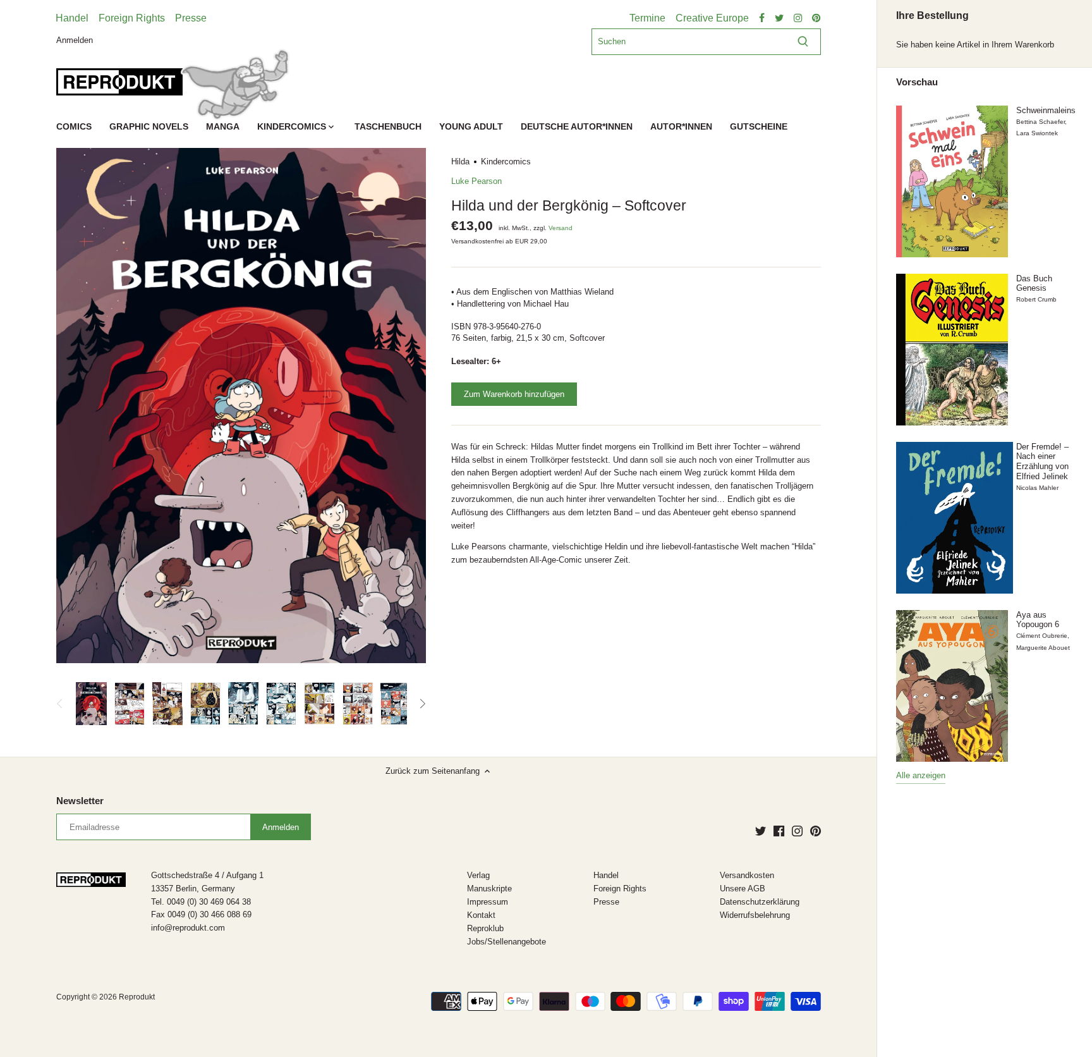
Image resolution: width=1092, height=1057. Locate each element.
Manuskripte (489, 888)
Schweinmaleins (1046, 110)
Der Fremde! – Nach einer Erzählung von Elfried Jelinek (1042, 461)
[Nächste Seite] (422, 704)
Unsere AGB (742, 888)
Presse (191, 18)
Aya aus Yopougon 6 (1037, 620)
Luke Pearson (476, 181)
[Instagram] (797, 830)
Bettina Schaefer (1040, 121)
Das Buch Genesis (1034, 283)
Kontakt (481, 915)
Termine (647, 18)
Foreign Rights (132, 18)
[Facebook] (779, 830)
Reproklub (485, 928)
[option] (91, 703)
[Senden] (803, 42)
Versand (561, 227)
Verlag (478, 875)
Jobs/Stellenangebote (506, 941)
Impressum (487, 902)
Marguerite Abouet (1043, 647)
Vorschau (917, 82)
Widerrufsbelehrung (755, 915)
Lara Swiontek (1037, 133)
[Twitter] (760, 830)
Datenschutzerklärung (759, 902)
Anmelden (74, 39)
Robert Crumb (1036, 299)
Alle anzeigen (920, 775)
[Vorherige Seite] (60, 704)
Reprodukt (137, 997)
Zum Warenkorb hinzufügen (514, 394)
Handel (72, 18)
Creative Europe (712, 18)
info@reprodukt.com (188, 927)
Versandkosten (747, 875)
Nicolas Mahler (1037, 487)
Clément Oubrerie (1041, 635)
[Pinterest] (815, 830)
